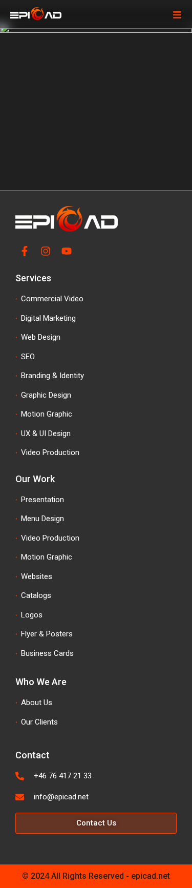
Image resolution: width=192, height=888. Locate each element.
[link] (13, 39)
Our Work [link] (35, 478)
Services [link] (33, 278)
